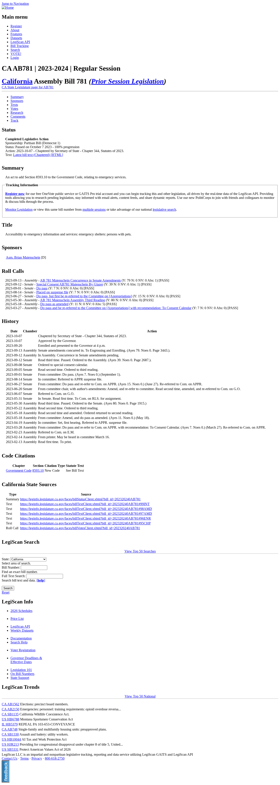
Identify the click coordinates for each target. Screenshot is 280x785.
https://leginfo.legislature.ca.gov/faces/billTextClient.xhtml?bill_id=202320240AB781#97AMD (86, 513)
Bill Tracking (19, 46)
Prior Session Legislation (127, 81)
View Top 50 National (140, 696)
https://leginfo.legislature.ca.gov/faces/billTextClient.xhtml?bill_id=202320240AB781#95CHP (85, 523)
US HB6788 (10, 719)
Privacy (37, 758)
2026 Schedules (21, 611)
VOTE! (15, 54)
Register (16, 26)
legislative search (164, 209)
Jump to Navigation (15, 3)
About (14, 30)
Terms (24, 758)
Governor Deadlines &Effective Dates (26, 660)
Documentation (21, 638)
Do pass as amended (54, 304)
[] (41, 580)
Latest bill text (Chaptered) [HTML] (38, 155)
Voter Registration (22, 650)
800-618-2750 (55, 758)
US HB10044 (11, 739)
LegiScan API (20, 42)
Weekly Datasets (21, 630)
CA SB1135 (10, 714)
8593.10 (38, 470)
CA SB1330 (10, 734)
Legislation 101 (21, 670)
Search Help (19, 642)
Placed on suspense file (52, 292)
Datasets (16, 38)
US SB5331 (10, 749)
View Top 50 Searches (140, 551)
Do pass (41, 288)
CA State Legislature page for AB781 (28, 87)
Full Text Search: (14, 576)
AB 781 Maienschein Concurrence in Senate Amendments (80, 280)
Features (16, 34)
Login (14, 58)
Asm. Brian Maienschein (23, 257)
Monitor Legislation (19, 209)
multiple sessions (94, 209)
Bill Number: (11, 567)
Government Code (19, 470)
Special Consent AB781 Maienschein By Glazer (69, 284)
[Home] (8, 7)
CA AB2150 (10, 709)
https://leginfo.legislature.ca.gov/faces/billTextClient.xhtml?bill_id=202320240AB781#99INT (85, 504)
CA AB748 (10, 729)
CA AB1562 (10, 704)
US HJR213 (10, 744)
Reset (5, 592)
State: (6, 559)
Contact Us (9, 758)
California (17, 81)
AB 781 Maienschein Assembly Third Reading (72, 300)
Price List (17, 618)
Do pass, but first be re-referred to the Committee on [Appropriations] (84, 296)
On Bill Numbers (22, 674)
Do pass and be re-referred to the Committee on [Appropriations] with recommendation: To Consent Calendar (115, 308)
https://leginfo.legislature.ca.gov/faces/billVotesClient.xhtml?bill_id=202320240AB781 (80, 528)
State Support (19, 678)
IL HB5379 (10, 724)
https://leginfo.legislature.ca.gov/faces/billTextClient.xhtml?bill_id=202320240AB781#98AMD (86, 509)
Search (15, 50)
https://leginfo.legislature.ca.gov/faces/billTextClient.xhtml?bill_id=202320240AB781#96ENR (85, 518)
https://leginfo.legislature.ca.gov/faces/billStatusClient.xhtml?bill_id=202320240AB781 (80, 499)
